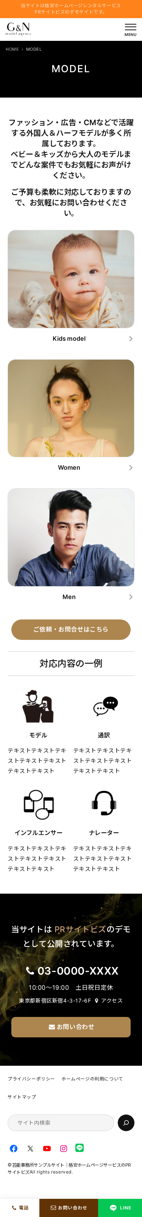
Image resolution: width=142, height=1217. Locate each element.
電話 (24, 1208)
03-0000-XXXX (78, 970)
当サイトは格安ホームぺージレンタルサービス (71, 9)
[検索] (126, 1123)
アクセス (112, 1000)
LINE (125, 1208)
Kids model (69, 338)
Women (69, 467)
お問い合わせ (72, 1208)
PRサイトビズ (80, 929)
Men (69, 597)
